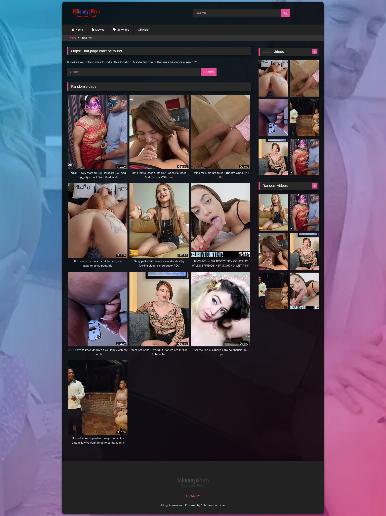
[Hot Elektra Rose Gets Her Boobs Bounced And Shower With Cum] (273, 251)
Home (79, 29)
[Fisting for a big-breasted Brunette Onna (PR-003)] (304, 78)
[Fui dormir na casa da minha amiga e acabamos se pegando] (273, 78)
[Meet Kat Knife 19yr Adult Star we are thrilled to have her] (273, 157)
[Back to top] (373, 504)
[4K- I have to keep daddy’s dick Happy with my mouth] (273, 117)
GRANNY (144, 29)
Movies (99, 29)
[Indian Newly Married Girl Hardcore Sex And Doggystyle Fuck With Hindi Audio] (304, 157)
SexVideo (123, 29)
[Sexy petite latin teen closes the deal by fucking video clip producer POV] (273, 212)
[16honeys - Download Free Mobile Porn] (85, 13)
